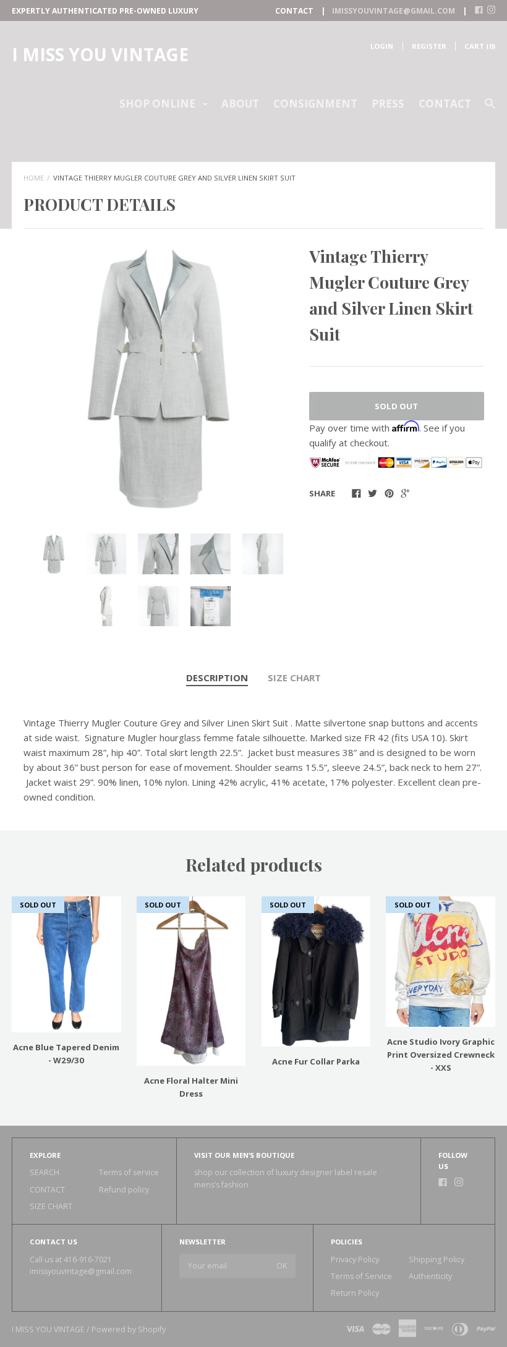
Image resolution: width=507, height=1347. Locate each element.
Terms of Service (361, 1276)
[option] (158, 379)
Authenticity (430, 1276)
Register (429, 46)
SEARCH (44, 1172)
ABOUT (240, 103)
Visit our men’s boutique (244, 1155)
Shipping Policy (436, 1259)
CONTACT (445, 103)
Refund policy (124, 1189)
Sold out (396, 406)
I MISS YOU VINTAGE (100, 54)
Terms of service (129, 1172)
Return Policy (355, 1293)
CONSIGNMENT (315, 103)
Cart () (479, 46)
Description (217, 677)
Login (381, 46)
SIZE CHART (294, 677)
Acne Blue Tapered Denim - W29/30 (66, 1054)
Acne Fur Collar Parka (316, 1061)
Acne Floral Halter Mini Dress (191, 1087)
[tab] (217, 678)
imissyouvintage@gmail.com (81, 1271)
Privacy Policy (355, 1259)
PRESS (388, 103)
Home (33, 177)
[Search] (490, 109)
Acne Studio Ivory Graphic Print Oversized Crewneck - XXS (441, 1054)
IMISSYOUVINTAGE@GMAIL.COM (393, 11)
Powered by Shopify (129, 1329)
